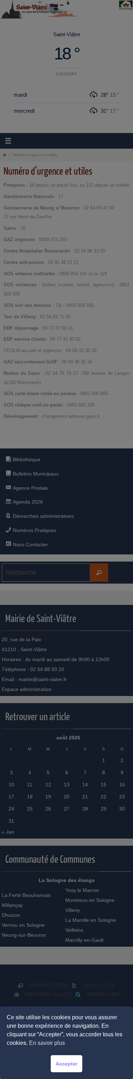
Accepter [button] (66, 1064)
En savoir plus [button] (47, 1043)
